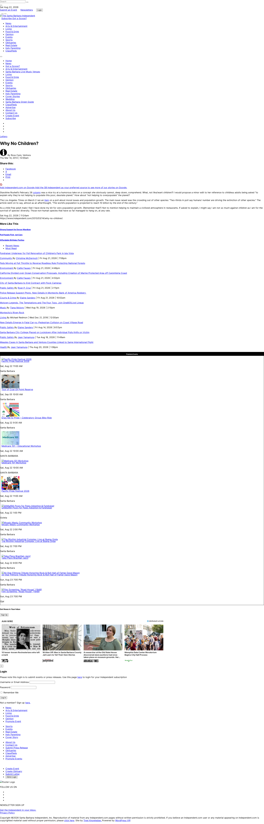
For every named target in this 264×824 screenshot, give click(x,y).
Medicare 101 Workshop (14, 462)
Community (6, 258)
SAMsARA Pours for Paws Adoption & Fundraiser (27, 507)
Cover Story (12, 737)
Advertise (11, 107)
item (46, 200)
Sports (9, 39)
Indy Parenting (13, 48)
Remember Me (10, 692)
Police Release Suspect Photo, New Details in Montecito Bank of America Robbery (43, 292)
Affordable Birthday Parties (12, 240)
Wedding (10, 99)
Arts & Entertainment (16, 26)
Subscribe (6, 18)
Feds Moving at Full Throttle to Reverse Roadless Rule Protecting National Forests (42, 263)
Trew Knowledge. (92, 820)
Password (5, 687)
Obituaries (11, 42)
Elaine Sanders (27, 297)
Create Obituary (14, 771)
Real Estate (11, 45)
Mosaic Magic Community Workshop (21, 524)
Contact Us (11, 112)
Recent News (12, 245)
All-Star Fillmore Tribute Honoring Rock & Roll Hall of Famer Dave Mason (39, 574)
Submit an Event (8, 10)
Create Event (12, 115)
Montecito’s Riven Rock (12, 312)
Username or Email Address (14, 682)
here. (27, 702)
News (8, 23)
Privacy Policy (7, 812)
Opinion (9, 34)
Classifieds (11, 50)
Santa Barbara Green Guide (20, 101)
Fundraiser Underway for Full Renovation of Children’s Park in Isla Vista (37, 253)
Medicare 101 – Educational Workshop (21, 446)
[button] (21, 643)
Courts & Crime (8, 297)
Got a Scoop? (19, 18)
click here (69, 820)
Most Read (11, 248)
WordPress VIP (122, 820)
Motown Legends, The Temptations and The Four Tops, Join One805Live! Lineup (42, 302)
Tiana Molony (17, 307)
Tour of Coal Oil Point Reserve (17, 389)
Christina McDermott (27, 258)
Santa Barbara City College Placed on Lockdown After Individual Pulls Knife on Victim (44, 332)
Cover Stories (13, 96)
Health (3, 347)
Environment (7, 268)
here (79, 677)
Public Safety (7, 287)
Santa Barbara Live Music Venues (23, 71)
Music (3, 307)
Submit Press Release (17, 747)
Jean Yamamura (26, 337)
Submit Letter (13, 774)
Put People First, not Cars (11, 235)
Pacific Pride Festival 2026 (15, 361)
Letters (3, 136)
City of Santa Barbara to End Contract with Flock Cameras (30, 283)
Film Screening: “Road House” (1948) (21, 591)
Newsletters (26, 10)
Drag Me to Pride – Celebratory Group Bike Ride (27, 417)
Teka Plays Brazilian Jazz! (15, 558)
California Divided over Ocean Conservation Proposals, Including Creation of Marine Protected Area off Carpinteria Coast (63, 273)
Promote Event (13, 721)
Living (9, 28)
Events (9, 37)
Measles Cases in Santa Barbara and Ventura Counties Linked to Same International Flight (46, 342)
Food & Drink (12, 31)
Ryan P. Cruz (24, 287)
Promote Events (14, 758)
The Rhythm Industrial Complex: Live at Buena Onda (29, 541)
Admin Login (11, 777)
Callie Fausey (24, 268)
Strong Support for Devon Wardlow (15, 229)
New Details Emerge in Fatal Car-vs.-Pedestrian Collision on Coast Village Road (41, 322)
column (37, 192)
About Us (10, 110)
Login (39, 10)
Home (9, 60)
